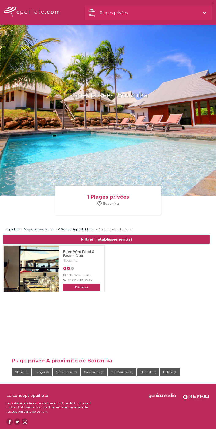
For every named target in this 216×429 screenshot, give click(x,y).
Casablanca (94, 372)
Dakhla (170, 372)
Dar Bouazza (122, 372)
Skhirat (21, 372)
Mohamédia (66, 372)
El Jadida (148, 372)
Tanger (42, 372)
